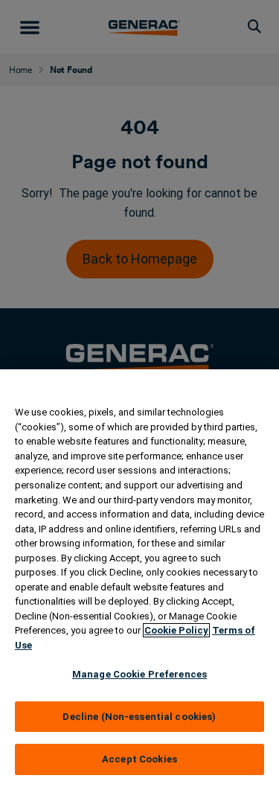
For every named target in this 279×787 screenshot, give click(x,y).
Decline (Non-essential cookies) (139, 716)
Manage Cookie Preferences (139, 674)
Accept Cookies (139, 759)
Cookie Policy (176, 630)
